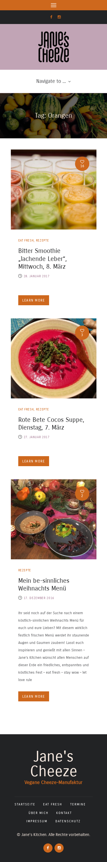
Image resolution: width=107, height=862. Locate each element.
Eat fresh (26, 240)
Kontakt (64, 813)
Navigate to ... (51, 81)
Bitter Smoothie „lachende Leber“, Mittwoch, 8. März (42, 258)
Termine (78, 804)
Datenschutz (68, 821)
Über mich (39, 813)
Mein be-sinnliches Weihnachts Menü (43, 584)
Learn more (33, 300)
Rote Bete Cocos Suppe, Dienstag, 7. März (51, 424)
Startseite (25, 804)
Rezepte (42, 240)
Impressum (36, 821)
